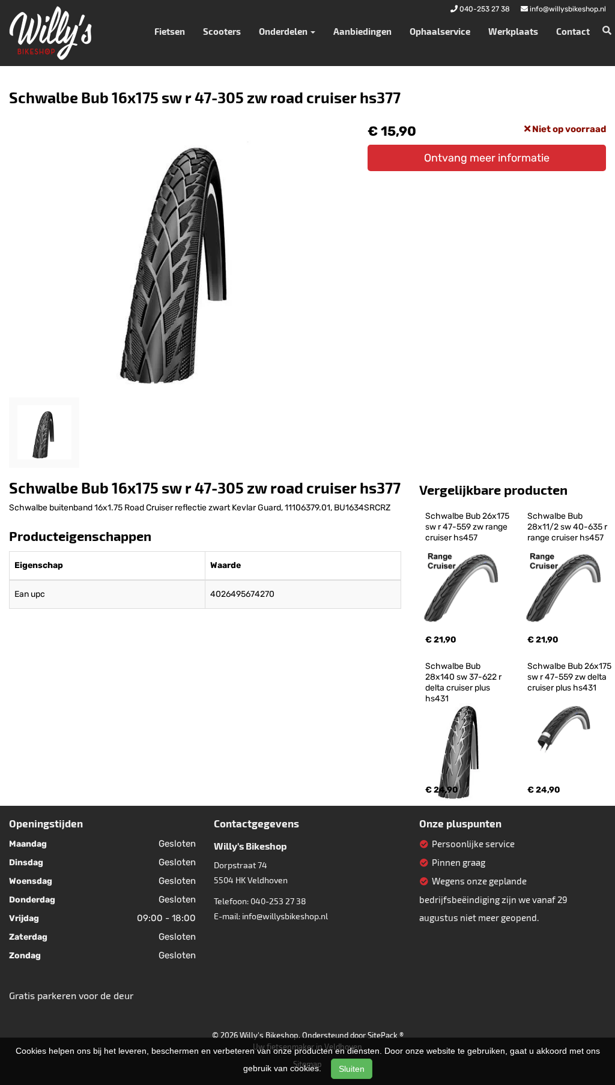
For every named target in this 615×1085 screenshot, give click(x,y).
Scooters (222, 31)
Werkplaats (513, 31)
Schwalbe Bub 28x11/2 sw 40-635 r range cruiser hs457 (568, 527)
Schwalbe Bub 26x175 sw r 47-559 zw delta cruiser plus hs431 (570, 677)
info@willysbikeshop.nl (285, 916)
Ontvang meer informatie (487, 158)
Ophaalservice (440, 31)
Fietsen (169, 31)
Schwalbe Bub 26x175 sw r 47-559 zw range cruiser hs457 (468, 527)
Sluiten (352, 1069)
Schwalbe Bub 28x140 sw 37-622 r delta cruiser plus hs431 (464, 682)
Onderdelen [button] (284, 31)
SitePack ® (386, 1035)
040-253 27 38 (278, 901)
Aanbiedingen (362, 31)
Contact (573, 31)
